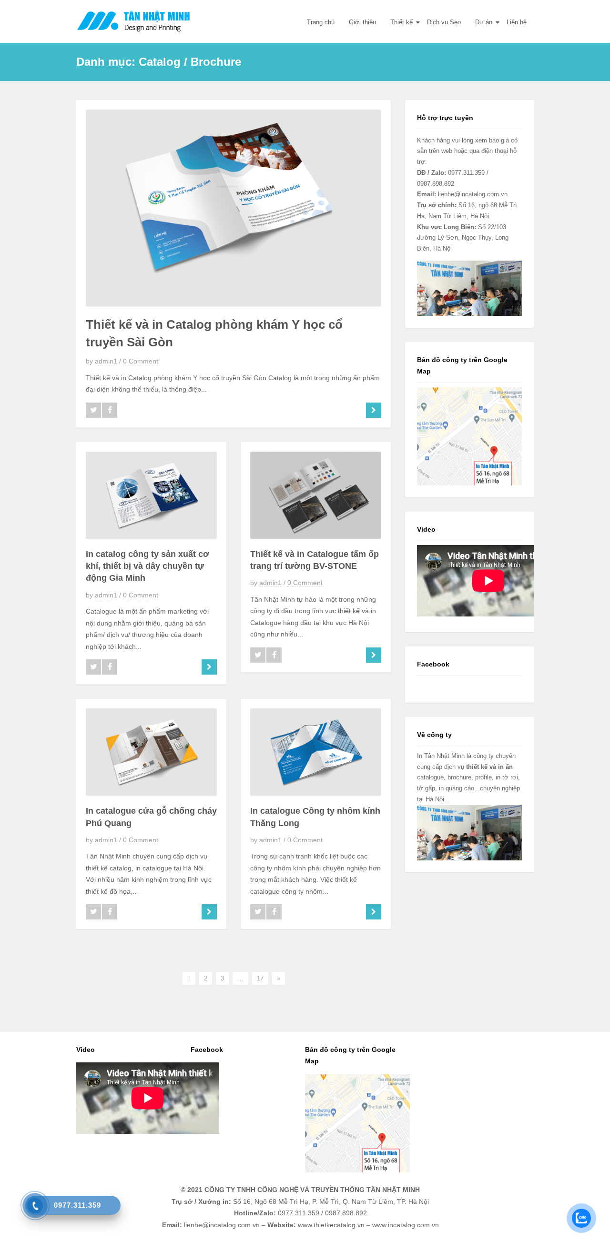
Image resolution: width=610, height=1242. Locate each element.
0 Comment (140, 361)
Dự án (483, 22)
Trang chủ (321, 22)
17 (260, 978)
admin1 (106, 361)
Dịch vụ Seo (444, 22)
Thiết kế (401, 22)
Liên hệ (517, 22)
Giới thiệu (362, 22)
